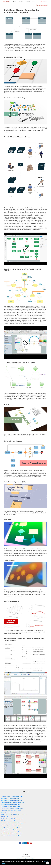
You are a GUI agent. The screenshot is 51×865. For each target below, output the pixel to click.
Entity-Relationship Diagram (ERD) (15, 482)
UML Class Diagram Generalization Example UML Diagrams (22, 11)
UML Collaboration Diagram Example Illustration (19, 363)
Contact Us (18, 858)
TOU (34, 858)
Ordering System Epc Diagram (7, 812)
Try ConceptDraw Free (42, 5)
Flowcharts (7, 519)
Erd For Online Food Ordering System (9, 829)
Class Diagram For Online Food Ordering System (12, 833)
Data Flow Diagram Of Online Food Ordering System (12, 818)
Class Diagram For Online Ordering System (10, 806)
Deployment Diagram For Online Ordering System (12, 796)
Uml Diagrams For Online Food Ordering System (11, 831)
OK (47, 863)
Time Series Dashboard (11, 601)
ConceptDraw (6, 1)
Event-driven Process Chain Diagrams (16, 98)
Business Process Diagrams (13, 441)
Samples (28, 1)
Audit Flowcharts (9, 405)
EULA (27, 858)
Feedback (23, 858)
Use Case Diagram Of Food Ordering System (11, 825)
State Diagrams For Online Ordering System (10, 804)
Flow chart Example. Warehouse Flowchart (17, 137)
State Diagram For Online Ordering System (10, 798)
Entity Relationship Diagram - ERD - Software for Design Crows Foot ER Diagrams (24, 639)
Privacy (30, 858)
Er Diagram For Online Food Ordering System (11, 835)
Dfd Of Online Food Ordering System (9, 816)
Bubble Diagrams (9, 560)
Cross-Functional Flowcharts (13, 57)
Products (14, 1)
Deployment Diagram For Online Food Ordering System (13, 823)
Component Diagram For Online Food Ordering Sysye (12, 802)
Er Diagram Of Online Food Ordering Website (11, 810)
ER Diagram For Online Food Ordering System (11, 827)
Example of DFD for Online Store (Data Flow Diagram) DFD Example (22, 270)
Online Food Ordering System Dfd (8, 820)
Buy (33, 1)
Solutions (21, 1)
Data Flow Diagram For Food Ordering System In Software (13, 814)
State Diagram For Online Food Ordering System (11, 800)
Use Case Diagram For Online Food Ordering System (12, 808)
